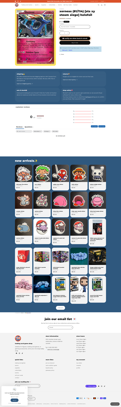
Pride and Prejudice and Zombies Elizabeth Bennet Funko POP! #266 (78, 296)
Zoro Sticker (38, 184)
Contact (17, 377)
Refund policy (39, 403)
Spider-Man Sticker (58, 184)
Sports (17, 365)
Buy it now (75, 42)
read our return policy (69, 79)
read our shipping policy (24, 83)
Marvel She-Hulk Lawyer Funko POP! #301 (96, 296)
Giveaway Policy (50, 370)
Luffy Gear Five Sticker (22, 184)
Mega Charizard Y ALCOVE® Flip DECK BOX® (23, 268)
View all (60, 307)
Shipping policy (62, 403)
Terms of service (54, 403)
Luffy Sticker (75, 184)
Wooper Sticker (20, 211)
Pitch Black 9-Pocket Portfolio (58, 268)
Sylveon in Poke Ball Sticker (79, 238)
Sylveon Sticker (39, 211)
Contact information (71, 403)
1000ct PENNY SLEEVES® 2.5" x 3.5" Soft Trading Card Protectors (97, 239)
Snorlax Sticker (20, 238)
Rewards (78, 365)
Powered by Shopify (30, 403)
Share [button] (62, 54)
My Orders (79, 363)
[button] (27, 4)
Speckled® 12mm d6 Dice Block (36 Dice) (78, 268)
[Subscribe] (71, 327)
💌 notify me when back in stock (74, 38)
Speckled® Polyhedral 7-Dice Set (41, 296)
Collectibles (18, 370)
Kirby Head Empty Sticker (96, 211)
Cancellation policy (81, 403)
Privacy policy (46, 403)
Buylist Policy (49, 368)
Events (17, 372)
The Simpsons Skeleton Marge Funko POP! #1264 (59, 296)
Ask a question (94, 126)
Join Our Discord (50, 363)
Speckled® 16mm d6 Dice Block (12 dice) (22, 296)
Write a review (102, 126)
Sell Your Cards (19, 375)
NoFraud (88, 97)
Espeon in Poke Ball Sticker (42, 238)
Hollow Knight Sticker (96, 184)
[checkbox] (55, 131)
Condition (61, 23)
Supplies (17, 368)
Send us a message (53, 349)
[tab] (29, 127)
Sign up (64, 50)
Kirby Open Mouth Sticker (78, 211)
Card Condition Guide (51, 365)
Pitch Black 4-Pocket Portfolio (40, 268)
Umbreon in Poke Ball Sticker (58, 239)
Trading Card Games (20, 363)
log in (70, 50)
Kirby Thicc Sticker (58, 211)
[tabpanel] (60, 140)
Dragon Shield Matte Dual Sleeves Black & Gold (96, 268)
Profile (78, 368)
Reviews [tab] (20, 127)
